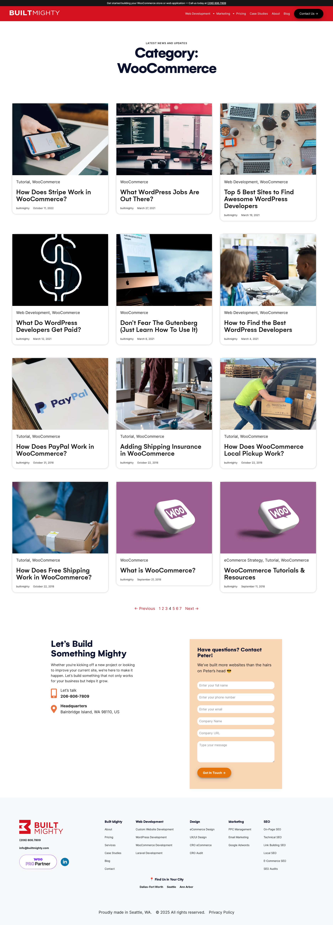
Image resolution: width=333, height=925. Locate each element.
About (108, 829)
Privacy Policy (221, 912)
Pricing (109, 837)
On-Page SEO (272, 829)
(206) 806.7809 (216, 3)
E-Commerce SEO (275, 860)
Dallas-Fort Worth (151, 886)
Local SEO (270, 853)
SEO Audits (271, 868)
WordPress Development (151, 837)
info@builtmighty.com (34, 848)
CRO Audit (196, 853)
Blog (107, 860)
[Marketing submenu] (233, 14)
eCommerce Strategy (243, 560)
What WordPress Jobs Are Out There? (159, 196)
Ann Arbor (186, 886)
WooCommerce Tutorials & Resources (264, 574)
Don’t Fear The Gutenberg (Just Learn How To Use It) (159, 326)
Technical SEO (273, 837)
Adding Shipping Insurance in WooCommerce (160, 450)
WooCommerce (46, 182)
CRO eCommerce (201, 845)
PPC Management (240, 829)
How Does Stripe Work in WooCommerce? (53, 196)
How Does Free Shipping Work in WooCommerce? (54, 574)
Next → (192, 608)
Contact (110, 868)
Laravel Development (149, 853)
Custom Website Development (155, 829)
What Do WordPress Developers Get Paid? (48, 326)
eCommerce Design (202, 829)
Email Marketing (239, 837)
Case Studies (113, 853)
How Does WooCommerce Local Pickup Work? (264, 450)
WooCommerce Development (154, 845)
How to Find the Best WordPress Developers (258, 326)
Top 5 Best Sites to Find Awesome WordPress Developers (259, 199)
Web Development (241, 182)
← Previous (144, 608)
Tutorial (23, 182)
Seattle (171, 886)
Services (110, 845)
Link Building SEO (275, 845)
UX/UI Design (198, 837)
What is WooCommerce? (157, 570)
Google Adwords (239, 845)
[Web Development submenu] (213, 14)
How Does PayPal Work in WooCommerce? (55, 450)
